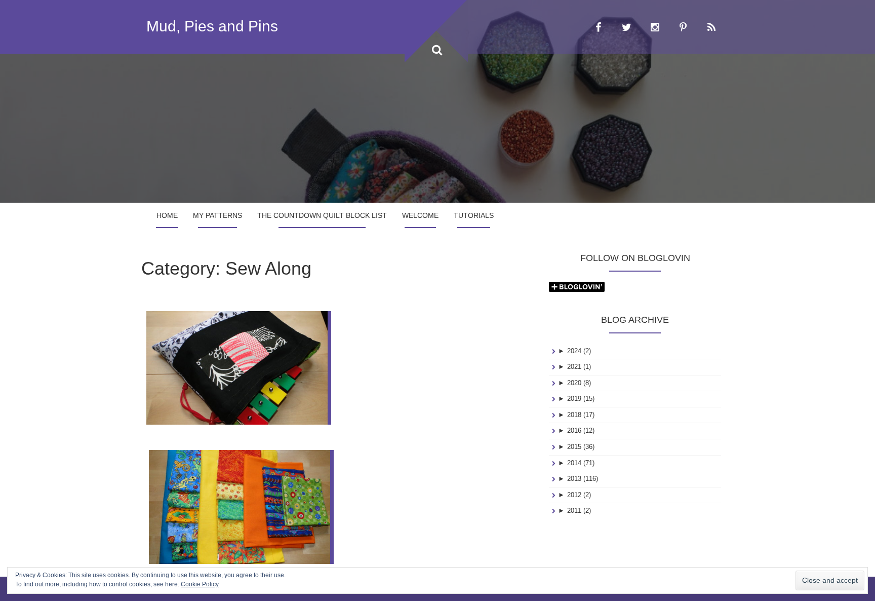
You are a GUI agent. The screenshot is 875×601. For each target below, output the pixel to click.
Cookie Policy (200, 584)
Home (167, 215)
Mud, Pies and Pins (212, 26)
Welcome (420, 215)
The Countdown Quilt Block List (322, 215)
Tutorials (474, 215)
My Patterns (217, 215)
